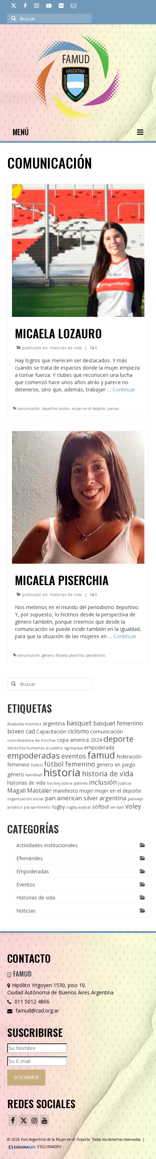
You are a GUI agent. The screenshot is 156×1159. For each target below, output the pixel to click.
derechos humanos (25, 747)
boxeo (15, 731)
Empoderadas (32, 871)
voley (133, 806)
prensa (113, 408)
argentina (54, 723)
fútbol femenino (69, 764)
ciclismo (78, 731)
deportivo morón (56, 408)
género (47, 655)
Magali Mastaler (29, 790)
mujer (86, 790)
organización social (25, 798)
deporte (118, 738)
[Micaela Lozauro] (78, 249)
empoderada (99, 747)
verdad (117, 807)
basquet (79, 723)
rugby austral (78, 807)
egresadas (73, 747)
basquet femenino (118, 723)
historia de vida (108, 773)
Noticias (26, 910)
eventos (73, 756)
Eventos (25, 884)
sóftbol (100, 806)
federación (128, 756)
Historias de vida (66, 347)
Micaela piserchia (70, 655)
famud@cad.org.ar (36, 1010)
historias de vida (26, 782)
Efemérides (29, 858)
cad (30, 731)
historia (62, 772)
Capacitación (51, 731)
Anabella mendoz (24, 724)
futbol (37, 765)
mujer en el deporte (88, 408)
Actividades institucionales (47, 845)
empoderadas (33, 755)
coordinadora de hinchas (31, 740)
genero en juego (116, 764)
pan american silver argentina (85, 798)
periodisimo (95, 655)
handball (33, 774)
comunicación (28, 408)
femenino (18, 764)
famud (101, 755)
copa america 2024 (79, 739)
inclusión (103, 782)
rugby (58, 806)
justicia (124, 783)
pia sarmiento (37, 807)
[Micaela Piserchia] (78, 496)
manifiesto (65, 790)
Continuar (123, 389)
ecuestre (54, 747)
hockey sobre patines (67, 783)
